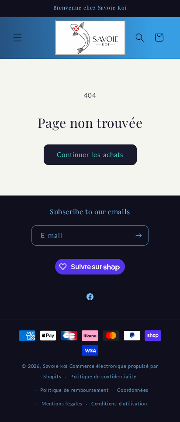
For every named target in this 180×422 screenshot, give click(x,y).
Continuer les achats (90, 154)
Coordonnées (133, 390)
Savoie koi (55, 366)
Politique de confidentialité (103, 376)
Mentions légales (62, 403)
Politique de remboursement (74, 390)
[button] (17, 37)
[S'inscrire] (138, 235)
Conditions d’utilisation (119, 403)
